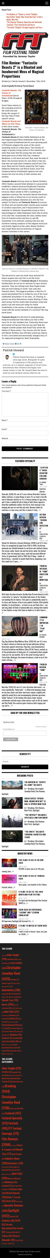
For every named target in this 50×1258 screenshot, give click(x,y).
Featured (13, 1113)
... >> (39, 510)
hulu (16, 1005)
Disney (17, 983)
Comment (6, 391)
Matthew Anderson (7, 1174)
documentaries (7, 986)
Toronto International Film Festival (12, 1228)
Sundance (16, 1034)
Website (5, 438)
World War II (8, 1054)
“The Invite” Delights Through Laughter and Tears (24, 27)
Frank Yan (13, 1145)
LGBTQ (15, 1008)
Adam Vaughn (11, 1068)
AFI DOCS (7, 1071)
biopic (7, 963)
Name (5, 420)
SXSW (5, 1041)
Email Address (9, 729)
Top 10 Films (8, 1045)
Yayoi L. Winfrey (9, 1243)
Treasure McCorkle (13, 1232)
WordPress (28, 1254)
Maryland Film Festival (11, 1170)
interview (7, 1008)
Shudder (5, 1035)
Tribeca (5, 1050)
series (20, 1031)
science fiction (10, 1031)
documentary (11, 990)
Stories (14, 1216)
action (4, 955)
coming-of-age (7, 983)
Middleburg (5, 1015)
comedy (14, 979)
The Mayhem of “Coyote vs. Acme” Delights (21, 14)
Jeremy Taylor (14, 1167)
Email (4, 429)
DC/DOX (13, 1108)
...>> (12, 871)
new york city (13, 1022)
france (5, 997)
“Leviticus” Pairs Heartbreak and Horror (20, 24)
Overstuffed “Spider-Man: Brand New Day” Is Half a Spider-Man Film (24, 18)
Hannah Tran (10, 1000)
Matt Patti (11, 1011)
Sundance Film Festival (12, 1037)
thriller (14, 1041)
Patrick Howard (13, 350)
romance (15, 1028)
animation (12, 959)
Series (11, 1201)
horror (7, 1004)
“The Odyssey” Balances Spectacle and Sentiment (24, 22)
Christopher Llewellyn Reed (11, 973)
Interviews (15, 1163)
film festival (14, 993)
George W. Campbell (15, 997)
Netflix (14, 1018)
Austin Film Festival (15, 1075)
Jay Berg (5, 1167)
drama (5, 994)
